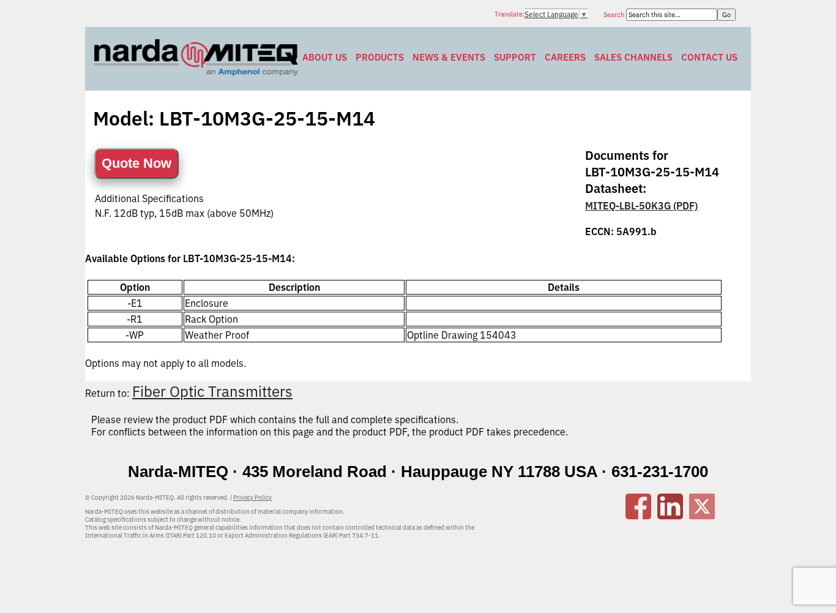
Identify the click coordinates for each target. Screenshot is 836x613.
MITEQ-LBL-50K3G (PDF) (641, 206)
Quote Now (136, 163)
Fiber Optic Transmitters (212, 391)
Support (515, 57)
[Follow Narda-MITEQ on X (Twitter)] (702, 516)
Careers (565, 57)
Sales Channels (633, 57)
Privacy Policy (252, 498)
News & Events (448, 57)
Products (380, 57)
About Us (324, 57)
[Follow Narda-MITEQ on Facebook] (638, 516)
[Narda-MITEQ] (196, 72)
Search (614, 14)
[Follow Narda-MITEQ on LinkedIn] (670, 516)
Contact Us (709, 57)
